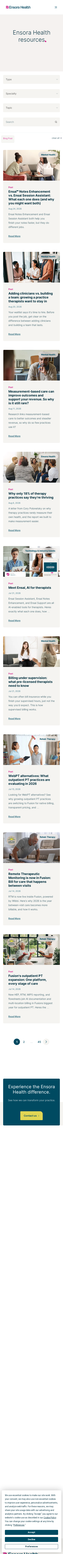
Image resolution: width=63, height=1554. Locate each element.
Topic (9, 107)
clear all (55, 138)
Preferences (31, 1546)
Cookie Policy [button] (50, 1517)
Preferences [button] (18, 1525)
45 (39, 1042)
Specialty (11, 93)
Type (9, 79)
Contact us (30, 1115)
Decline (31, 1539)
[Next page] (46, 1042)
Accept (31, 1532)
